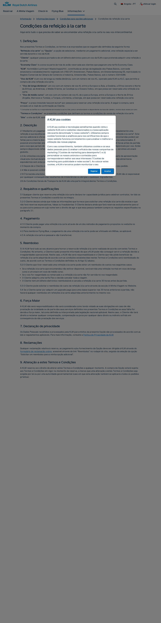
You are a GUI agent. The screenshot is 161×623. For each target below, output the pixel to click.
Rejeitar (94, 171)
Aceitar (107, 171)
